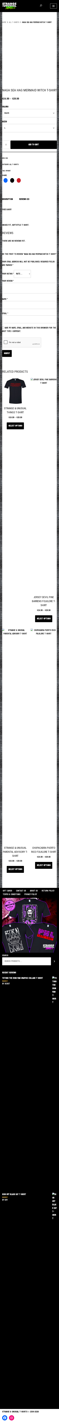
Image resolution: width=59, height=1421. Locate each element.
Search (5, 955)
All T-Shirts (14, 22)
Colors (5, 107)
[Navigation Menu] (53, 6)
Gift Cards (7, 891)
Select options (15, 426)
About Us (34, 891)
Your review (8, 281)
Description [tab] (7, 199)
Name (5, 299)
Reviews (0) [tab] (24, 199)
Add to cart (33, 145)
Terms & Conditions (11, 894)
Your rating (8, 274)
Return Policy (48, 891)
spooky (8, 170)
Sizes (4, 122)
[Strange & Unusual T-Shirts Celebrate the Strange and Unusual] (9, 6)
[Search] (54, 961)
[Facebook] (4, 1417)
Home (4, 22)
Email (5, 313)
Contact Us (21, 891)
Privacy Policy (30, 894)
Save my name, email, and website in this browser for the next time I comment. (29, 329)
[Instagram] (11, 1417)
